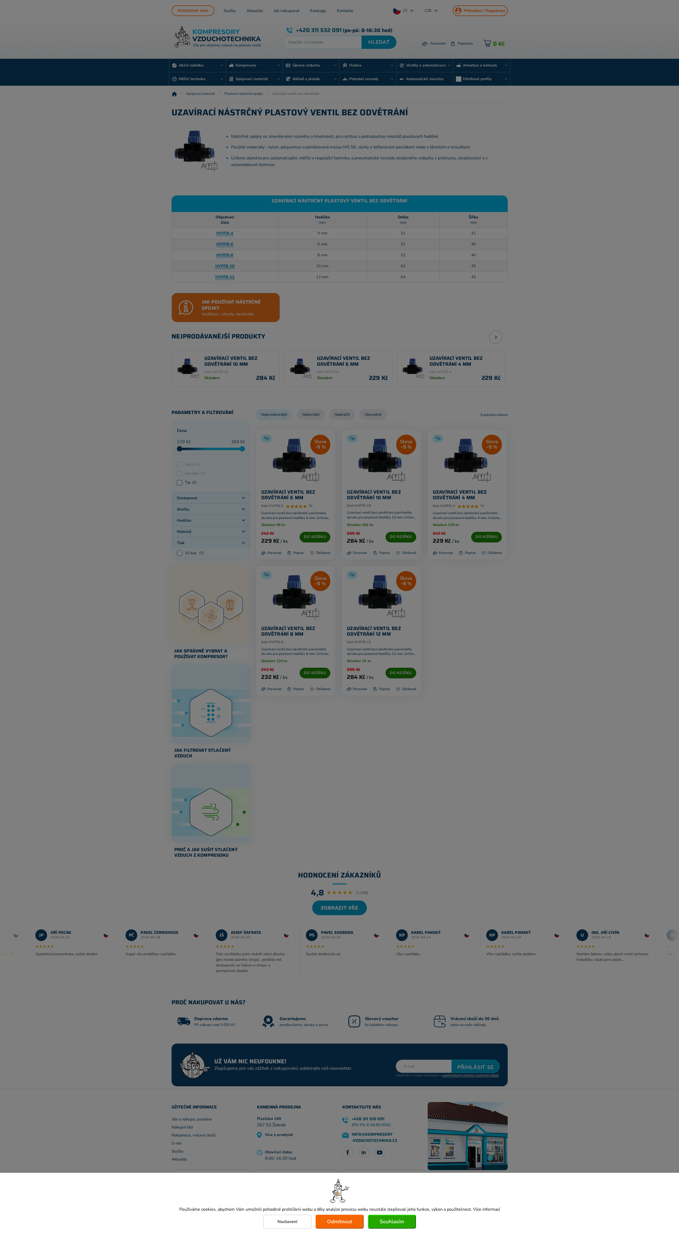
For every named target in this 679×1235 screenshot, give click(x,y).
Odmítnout (339, 1221)
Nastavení (287, 1222)
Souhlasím (392, 1221)
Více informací (486, 1209)
